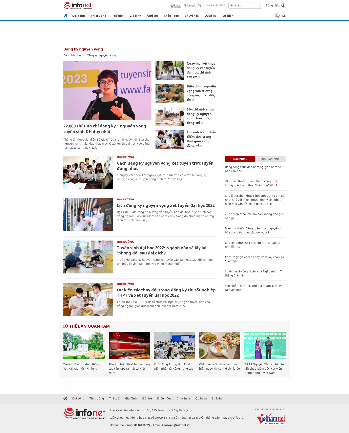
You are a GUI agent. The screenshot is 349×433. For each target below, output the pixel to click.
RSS (283, 16)
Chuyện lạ (192, 16)
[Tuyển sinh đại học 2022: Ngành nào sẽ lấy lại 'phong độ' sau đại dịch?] (88, 257)
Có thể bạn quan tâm (86, 326)
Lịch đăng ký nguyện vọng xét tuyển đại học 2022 (166, 205)
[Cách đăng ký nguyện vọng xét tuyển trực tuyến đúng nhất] (88, 172)
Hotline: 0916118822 (213, 5)
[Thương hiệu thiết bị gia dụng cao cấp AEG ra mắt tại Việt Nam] (129, 345)
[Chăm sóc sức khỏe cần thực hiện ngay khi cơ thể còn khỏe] (219, 345)
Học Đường (125, 157)
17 (275, 185)
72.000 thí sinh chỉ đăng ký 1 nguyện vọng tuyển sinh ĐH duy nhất (104, 128)
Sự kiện (228, 16)
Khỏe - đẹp (171, 16)
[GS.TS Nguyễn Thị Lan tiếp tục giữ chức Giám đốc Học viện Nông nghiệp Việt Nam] (265, 345)
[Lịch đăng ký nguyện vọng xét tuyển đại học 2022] (88, 214)
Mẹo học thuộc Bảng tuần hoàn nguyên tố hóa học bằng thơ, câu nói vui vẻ (253, 230)
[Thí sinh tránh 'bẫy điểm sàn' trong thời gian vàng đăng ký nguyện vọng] (170, 139)
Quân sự (211, 16)
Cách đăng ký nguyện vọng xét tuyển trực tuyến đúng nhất (165, 165)
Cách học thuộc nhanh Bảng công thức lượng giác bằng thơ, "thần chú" (251, 183)
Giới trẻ (152, 16)
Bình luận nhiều (270, 159)
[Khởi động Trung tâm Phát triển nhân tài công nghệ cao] (174, 345)
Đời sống (78, 16)
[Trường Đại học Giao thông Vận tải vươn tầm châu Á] (84, 345)
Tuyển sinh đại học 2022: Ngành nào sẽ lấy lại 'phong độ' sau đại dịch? (161, 250)
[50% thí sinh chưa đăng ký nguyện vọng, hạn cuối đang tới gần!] (170, 116)
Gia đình (135, 16)
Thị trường (98, 16)
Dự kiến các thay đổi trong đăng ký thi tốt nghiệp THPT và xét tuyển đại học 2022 (166, 292)
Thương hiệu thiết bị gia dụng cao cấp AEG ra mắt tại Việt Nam (129, 368)
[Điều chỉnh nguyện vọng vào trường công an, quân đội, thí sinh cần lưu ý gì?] (170, 93)
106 (237, 247)
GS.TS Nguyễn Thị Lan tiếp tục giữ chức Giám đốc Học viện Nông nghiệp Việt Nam (264, 368)
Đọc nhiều (240, 159)
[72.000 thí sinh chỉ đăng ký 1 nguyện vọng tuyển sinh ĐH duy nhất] (107, 90)
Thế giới (118, 16)
